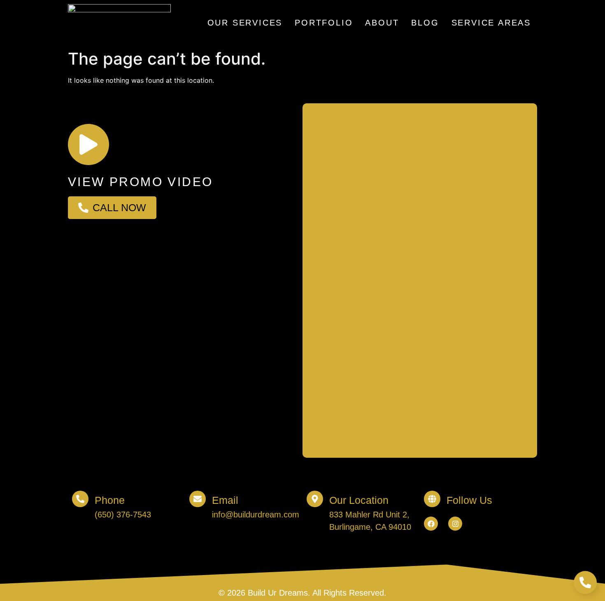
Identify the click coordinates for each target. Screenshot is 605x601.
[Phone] (80, 499)
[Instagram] (455, 524)
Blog (425, 22)
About (382, 22)
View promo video (140, 182)
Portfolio (324, 22)
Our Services (245, 22)
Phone (110, 500)
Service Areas (491, 22)
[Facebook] (431, 524)
